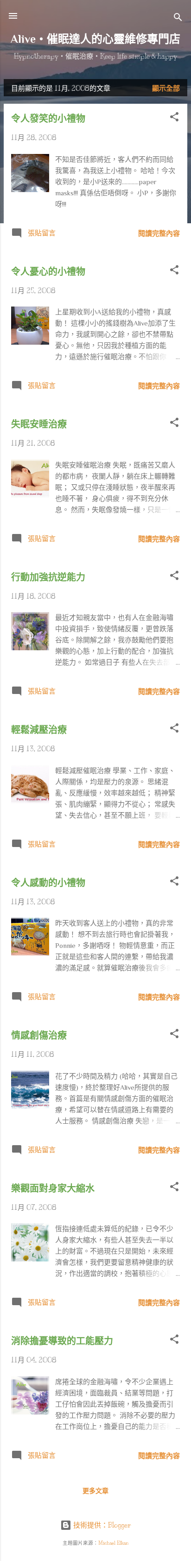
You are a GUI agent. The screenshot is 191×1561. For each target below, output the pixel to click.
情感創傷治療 (39, 1035)
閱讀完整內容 (159, 233)
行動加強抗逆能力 (48, 577)
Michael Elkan (113, 1543)
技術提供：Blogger (101, 1525)
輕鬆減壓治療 (39, 729)
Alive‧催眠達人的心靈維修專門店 (95, 39)
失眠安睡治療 (39, 424)
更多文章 (95, 1491)
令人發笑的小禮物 (48, 118)
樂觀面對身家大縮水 (53, 1188)
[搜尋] (178, 19)
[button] (174, 118)
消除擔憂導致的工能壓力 (62, 1341)
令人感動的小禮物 (48, 882)
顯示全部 (166, 88)
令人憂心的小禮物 (48, 271)
